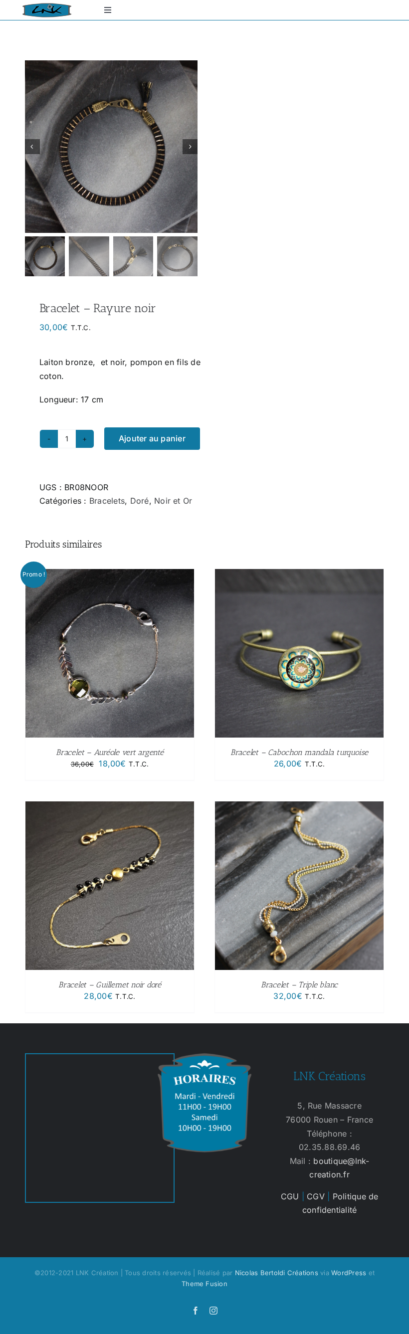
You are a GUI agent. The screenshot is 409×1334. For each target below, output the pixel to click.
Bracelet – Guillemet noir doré (109, 984)
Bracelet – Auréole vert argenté (110, 752)
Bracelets (107, 501)
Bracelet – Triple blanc (299, 984)
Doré (139, 501)
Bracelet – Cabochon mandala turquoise (299, 752)
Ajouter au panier (152, 438)
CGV (316, 1196)
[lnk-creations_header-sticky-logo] (47, 7)
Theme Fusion (204, 1284)
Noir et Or (173, 501)
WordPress (348, 1273)
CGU (290, 1196)
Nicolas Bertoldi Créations (276, 1273)
